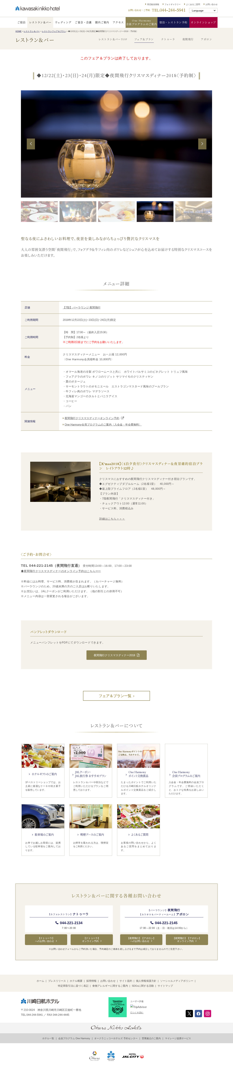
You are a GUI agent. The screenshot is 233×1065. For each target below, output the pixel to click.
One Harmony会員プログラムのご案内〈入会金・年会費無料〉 (103, 424)
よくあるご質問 (193, 4)
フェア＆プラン (144, 39)
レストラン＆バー (40, 22)
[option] (116, 144)
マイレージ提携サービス (178, 1038)
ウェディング (63, 22)
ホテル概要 (76, 980)
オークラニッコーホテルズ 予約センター (116, 1038)
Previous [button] (31, 148)
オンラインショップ (203, 22)
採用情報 (91, 980)
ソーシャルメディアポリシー (176, 980)
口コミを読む (136, 1012)
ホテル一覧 (48, 1038)
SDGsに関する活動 (143, 985)
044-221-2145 (166, 923)
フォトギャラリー (173, 4)
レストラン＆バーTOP (112, 39)
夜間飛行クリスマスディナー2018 (114, 655)
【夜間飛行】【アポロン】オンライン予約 (187, 939)
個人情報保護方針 (146, 980)
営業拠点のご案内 (151, 1038)
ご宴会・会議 (83, 22)
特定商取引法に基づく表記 (73, 985)
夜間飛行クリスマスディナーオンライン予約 (92, 418)
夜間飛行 (188, 39)
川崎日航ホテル (37, 8)
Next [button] (202, 148)
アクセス (118, 22)
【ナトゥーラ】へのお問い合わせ (44, 939)
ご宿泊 (21, 22)
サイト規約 (125, 980)
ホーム (40, 980)
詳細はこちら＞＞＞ (112, 518)
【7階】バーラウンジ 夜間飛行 (81, 307)
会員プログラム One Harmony (74, 1038)
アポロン (206, 39)
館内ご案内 (102, 22)
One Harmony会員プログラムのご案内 (141, 22)
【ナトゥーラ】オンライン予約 (91, 939)
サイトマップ (165, 985)
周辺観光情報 (153, 4)
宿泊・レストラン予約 (173, 22)
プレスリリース (57, 980)
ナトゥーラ (168, 39)
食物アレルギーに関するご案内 (110, 985)
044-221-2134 (71, 923)
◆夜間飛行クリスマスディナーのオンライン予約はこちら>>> (61, 571)
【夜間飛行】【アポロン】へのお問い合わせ (141, 939)
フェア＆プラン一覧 (115, 696)
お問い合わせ (212, 4)
